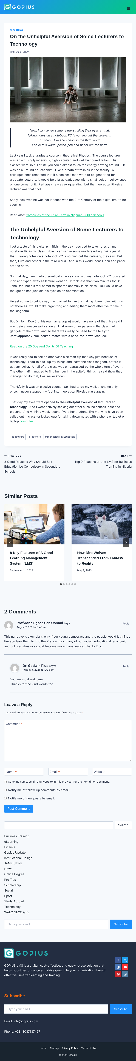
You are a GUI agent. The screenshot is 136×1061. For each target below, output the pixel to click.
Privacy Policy (70, 1048)
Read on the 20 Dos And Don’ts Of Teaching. (42, 346)
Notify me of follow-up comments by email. (38, 790)
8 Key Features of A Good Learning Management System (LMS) (31, 558)
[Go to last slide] (10, 542)
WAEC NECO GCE (16, 912)
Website (99, 772)
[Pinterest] (118, 974)
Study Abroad (14, 901)
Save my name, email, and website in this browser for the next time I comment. (59, 781)
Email (55, 772)
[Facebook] (118, 960)
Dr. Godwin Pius (35, 666)
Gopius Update (15, 852)
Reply (126, 623)
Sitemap (54, 1048)
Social (8, 890)
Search (123, 825)
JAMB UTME (13, 863)
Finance (9, 847)
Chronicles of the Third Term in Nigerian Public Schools (65, 215)
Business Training (16, 836)
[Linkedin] (118, 967)
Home (43, 1048)
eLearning (16, 30)
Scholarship (12, 885)
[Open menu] (128, 7)
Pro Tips (10, 879)
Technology (12, 907)
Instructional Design (18, 858)
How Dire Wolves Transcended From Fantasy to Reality (100, 558)
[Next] (126, 542)
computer (26, 421)
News (8, 869)
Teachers (35, 436)
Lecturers (18, 436)
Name (11, 772)
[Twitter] (125, 960)
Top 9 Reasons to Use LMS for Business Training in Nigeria (103, 461)
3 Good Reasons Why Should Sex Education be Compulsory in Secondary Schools (32, 463)
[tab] (61, 584)
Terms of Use (88, 1048)
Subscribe (121, 924)
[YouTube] (125, 967)
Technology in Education (60, 436)
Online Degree (14, 874)
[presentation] (34, 524)
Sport (8, 896)
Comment (14, 724)
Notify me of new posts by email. (31, 798)
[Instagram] (125, 974)
